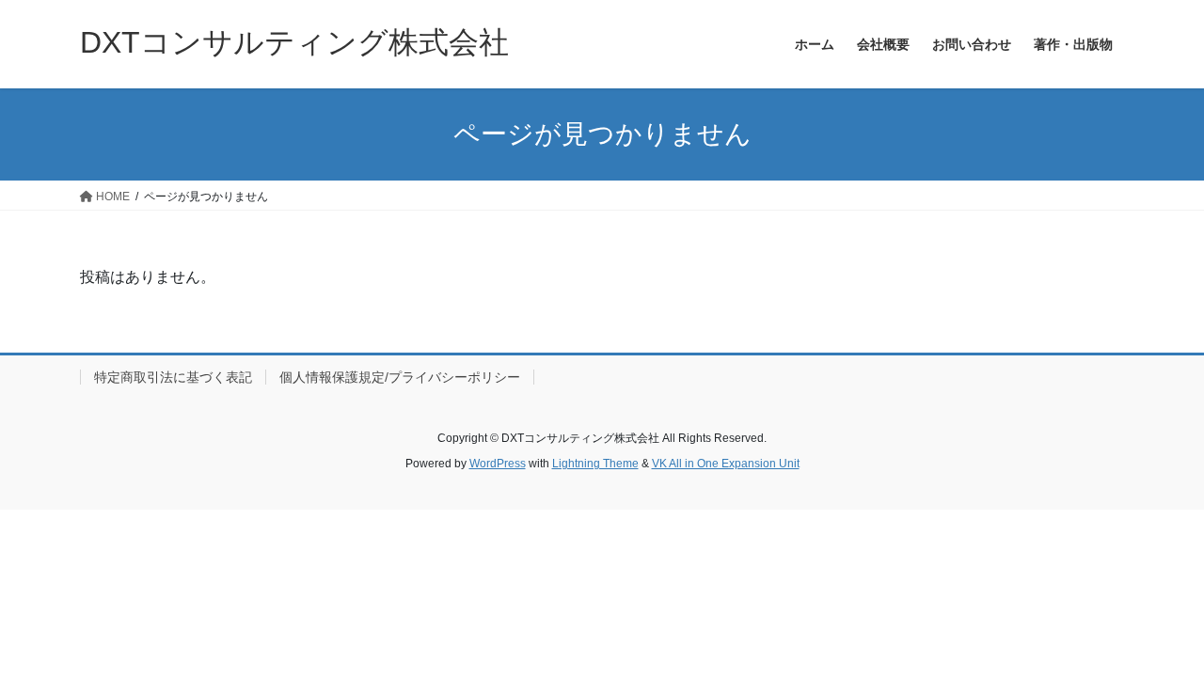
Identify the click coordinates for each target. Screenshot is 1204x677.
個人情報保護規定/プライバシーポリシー (399, 377)
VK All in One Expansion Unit (726, 463)
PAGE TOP (1157, 639)
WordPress (497, 463)
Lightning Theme (595, 463)
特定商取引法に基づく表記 (173, 377)
